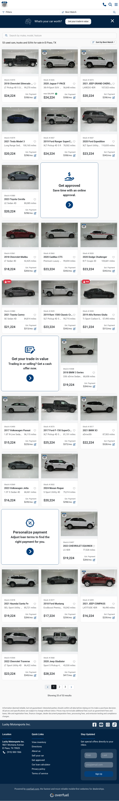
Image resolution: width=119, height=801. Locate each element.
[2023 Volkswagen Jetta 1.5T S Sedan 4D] (20, 466)
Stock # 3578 (9, 600)
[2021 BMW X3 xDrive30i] (98, 408)
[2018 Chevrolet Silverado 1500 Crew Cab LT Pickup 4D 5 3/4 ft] (20, 61)
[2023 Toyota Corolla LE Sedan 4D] (20, 177)
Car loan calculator (41, 764)
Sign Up (98, 774)
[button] (104, 4)
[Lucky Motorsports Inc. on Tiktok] (113, 724)
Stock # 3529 (49, 311)
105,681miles (108, 261)
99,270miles (30, 87)
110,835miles (108, 145)
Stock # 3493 (9, 427)
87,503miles (109, 434)
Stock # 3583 (9, 196)
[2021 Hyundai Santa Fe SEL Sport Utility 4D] (20, 581)
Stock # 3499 (88, 600)
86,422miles (30, 665)
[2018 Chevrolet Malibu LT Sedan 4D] (20, 234)
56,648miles (69, 87)
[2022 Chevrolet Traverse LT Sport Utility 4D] (20, 639)
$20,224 (88, 95)
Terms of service (40, 773)
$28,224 (49, 673)
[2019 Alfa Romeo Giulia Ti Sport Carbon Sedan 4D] (98, 292)
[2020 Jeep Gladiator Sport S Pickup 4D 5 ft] (59, 639)
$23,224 (88, 153)
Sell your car (38, 755)
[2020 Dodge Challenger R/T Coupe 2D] (98, 234)
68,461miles (30, 492)
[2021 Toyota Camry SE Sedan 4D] (20, 292)
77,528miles (89, 550)
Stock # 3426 (49, 80)
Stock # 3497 (68, 542)
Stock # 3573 (49, 427)
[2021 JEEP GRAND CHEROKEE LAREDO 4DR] (98, 61)
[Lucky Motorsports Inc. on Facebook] (93, 724)
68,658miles (89, 376)
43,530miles (69, 665)
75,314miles (69, 492)
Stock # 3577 (49, 600)
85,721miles (30, 607)
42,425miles (30, 261)
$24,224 (9, 95)
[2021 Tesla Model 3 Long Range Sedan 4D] (20, 119)
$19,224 (68, 385)
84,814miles (30, 318)
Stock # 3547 (88, 138)
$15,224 (9, 442)
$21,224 (9, 327)
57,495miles (109, 318)
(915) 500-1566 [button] (14, 752)
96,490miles (109, 607)
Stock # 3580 (9, 311)
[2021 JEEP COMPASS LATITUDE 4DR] (98, 581)
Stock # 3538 (68, 369)
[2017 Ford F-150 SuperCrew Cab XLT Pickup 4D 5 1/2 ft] (59, 408)
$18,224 (9, 269)
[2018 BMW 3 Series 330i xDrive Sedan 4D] (79, 350)
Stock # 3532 (49, 484)
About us (36, 751)
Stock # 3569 (9, 484)
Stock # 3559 (88, 311)
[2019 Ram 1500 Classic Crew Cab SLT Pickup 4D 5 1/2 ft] (59, 292)
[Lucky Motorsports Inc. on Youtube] (100, 724)
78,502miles (69, 145)
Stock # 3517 (88, 427)
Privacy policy (38, 769)
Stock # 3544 (9, 658)
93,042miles (69, 607)
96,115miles (30, 434)
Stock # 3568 (49, 658)
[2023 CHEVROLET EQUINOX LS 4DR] (79, 523)
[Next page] (71, 687)
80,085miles (30, 203)
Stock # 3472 (88, 80)
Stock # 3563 (49, 253)
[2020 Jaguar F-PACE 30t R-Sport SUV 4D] (59, 61)
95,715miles (69, 318)
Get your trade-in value (78, 21)
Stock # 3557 (49, 138)
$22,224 (88, 442)
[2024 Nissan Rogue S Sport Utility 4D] (59, 466)
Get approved (38, 760)
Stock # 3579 (9, 138)
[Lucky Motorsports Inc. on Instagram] (106, 724)
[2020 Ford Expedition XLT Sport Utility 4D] (98, 119)
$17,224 (49, 616)
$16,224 (9, 500)
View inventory (39, 742)
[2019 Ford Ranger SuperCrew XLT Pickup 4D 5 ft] (59, 119)
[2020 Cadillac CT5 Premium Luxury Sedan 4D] (59, 234)
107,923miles (108, 87)
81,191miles (69, 434)
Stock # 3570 (9, 80)
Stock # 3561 (9, 253)
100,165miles (29, 145)
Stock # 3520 (88, 253)
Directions (37, 746)
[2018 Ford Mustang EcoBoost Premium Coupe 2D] (59, 581)
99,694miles (69, 261)
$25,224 (49, 442)
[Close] (112, 21)
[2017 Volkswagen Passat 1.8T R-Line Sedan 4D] (20, 408)
